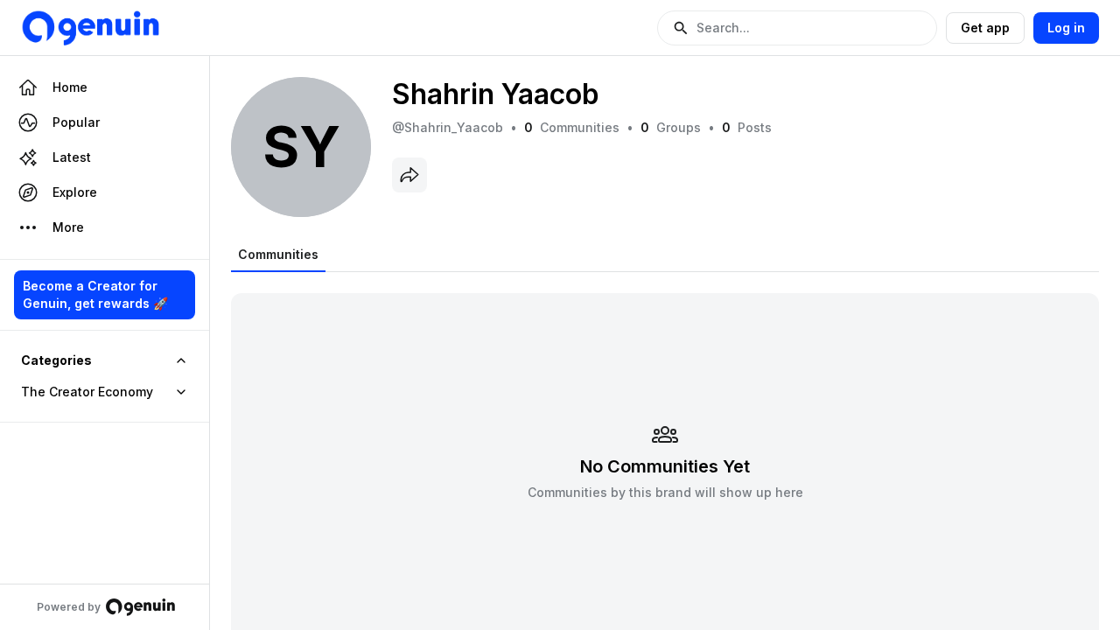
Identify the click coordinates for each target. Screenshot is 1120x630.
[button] (797, 28)
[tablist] (278, 254)
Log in (1066, 27)
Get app (985, 27)
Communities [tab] (278, 254)
